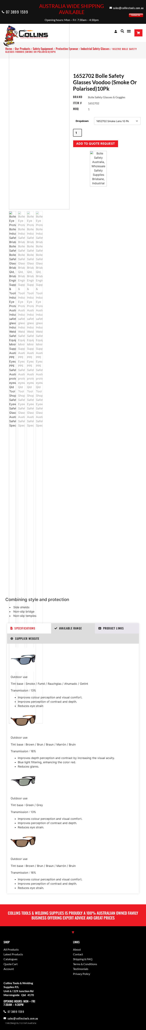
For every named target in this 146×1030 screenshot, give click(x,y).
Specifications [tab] (24, 628)
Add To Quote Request (95, 143)
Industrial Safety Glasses (95, 48)
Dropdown (82, 120)
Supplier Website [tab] (27, 638)
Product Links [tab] (113, 628)
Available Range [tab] (70, 628)
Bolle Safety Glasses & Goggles (106, 97)
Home (8, 48)
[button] (122, 31)
